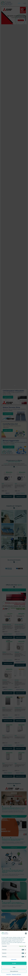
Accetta (14, 963)
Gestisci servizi (13, 959)
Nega (14, 967)
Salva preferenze (14, 971)
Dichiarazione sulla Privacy (16, 974)
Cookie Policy (8, 974)
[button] (26, 933)
